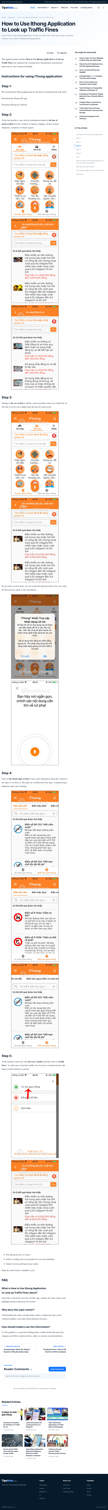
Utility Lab (64, 7)
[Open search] (98, 7)
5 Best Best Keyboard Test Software (89, 117)
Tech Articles (43, 7)
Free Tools (74, 7)
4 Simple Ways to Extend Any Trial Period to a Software (90, 103)
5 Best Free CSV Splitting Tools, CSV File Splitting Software (91, 65)
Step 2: (78, 142)
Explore (54, 7)
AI (40, 1495)
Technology (43, 1485)
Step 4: (78, 149)
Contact (89, 1488)
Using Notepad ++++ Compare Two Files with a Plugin (90, 77)
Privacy (89, 1495)
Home (33, 7)
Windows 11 (43, 1491)
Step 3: (78, 145)
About (89, 1485)
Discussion (79, 174)
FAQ (77, 157)
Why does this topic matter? (85, 166)
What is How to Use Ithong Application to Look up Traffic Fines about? (90, 162)
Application (11, 17)
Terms (89, 1491)
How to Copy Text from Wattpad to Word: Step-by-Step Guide (91, 59)
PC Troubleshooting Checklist (97, 2)
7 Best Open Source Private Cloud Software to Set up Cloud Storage (91, 110)
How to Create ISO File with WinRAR (89, 71)
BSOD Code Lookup (50, 2)
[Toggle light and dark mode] (104, 7)
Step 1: (78, 138)
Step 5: (78, 153)
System (41, 1488)
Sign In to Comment (57, 1369)
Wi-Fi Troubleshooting (81, 2)
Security (42, 1498)
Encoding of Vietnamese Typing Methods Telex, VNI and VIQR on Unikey (91, 96)
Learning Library (86, 7)
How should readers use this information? (90, 170)
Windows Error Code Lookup (65, 2)
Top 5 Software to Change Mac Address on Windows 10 (90, 89)
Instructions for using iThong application (89, 134)
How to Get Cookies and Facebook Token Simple (88, 83)
